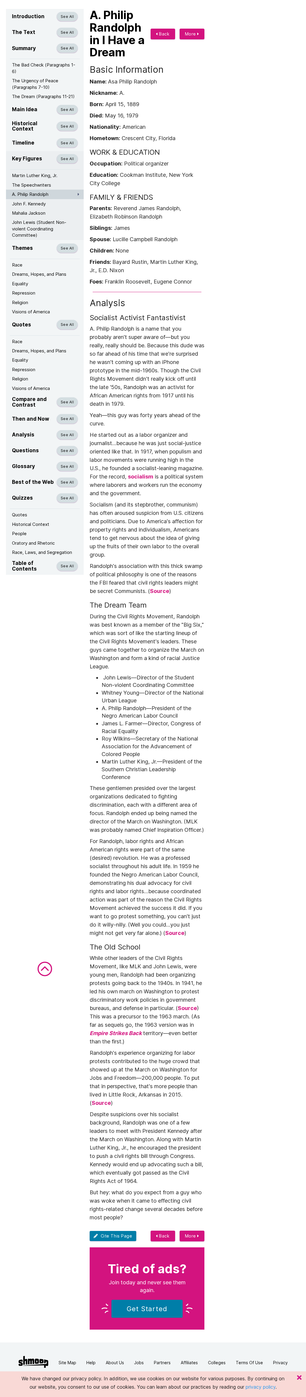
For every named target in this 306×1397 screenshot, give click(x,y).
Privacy (280, 1362)
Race (17, 265)
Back (164, 33)
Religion (20, 302)
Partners (162, 1362)
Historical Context (30, 524)
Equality (20, 283)
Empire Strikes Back (116, 1033)
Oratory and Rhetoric (33, 543)
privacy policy (261, 1387)
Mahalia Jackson (28, 213)
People (19, 533)
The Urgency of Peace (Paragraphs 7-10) (35, 84)
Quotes (19, 515)
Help (91, 1362)
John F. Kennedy (29, 204)
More (191, 33)
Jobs (139, 1362)
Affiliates (189, 1362)
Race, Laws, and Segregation (42, 552)
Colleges (217, 1362)
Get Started (147, 1309)
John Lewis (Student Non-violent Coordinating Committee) (39, 228)
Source (159, 591)
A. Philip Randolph (30, 194)
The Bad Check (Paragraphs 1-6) (43, 68)
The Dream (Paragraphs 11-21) (43, 96)
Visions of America (31, 312)
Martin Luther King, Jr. (34, 175)
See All (67, 16)
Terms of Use (249, 1362)
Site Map (67, 1362)
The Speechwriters (31, 185)
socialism (140, 476)
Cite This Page (115, 1235)
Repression (23, 293)
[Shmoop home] (33, 1362)
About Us (115, 1362)
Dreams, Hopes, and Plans (39, 274)
